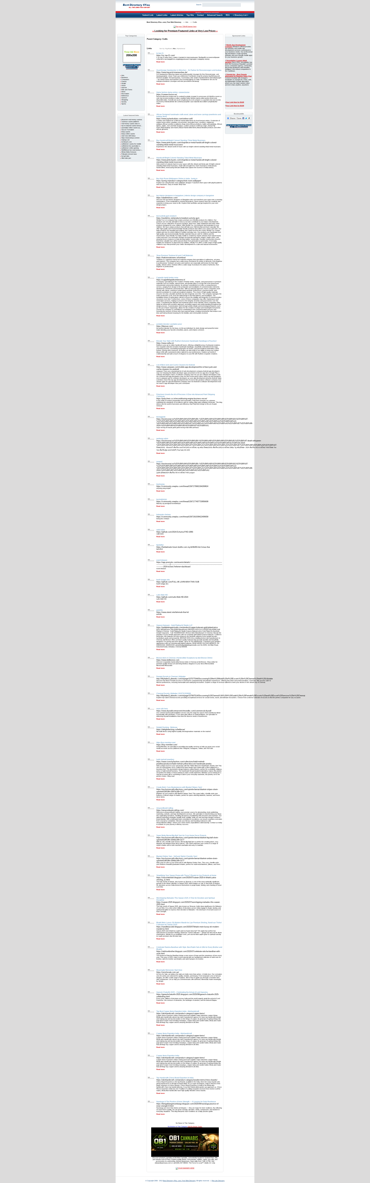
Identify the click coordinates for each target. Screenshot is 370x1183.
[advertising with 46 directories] (132, 62)
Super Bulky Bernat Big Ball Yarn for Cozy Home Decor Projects (181, 835)
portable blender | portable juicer (169, 324)
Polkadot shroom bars (129, 154)
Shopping (124, 100)
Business (124, 77)
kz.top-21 (160, 53)
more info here (162, 709)
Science (124, 98)
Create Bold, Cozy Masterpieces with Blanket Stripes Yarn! (179, 787)
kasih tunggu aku (163, 580)
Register (198, 13)
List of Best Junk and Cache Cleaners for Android (175, 365)
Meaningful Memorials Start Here (169, 970)
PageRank (168, 48)
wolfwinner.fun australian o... (131, 146)
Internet (124, 87)
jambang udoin (162, 439)
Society (124, 102)
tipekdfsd (159, 545)
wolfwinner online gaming (130, 148)
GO (245, 5)
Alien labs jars (126, 158)
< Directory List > (240, 15)
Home (123, 85)
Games (124, 81)
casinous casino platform (130, 121)
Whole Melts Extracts (128, 152)
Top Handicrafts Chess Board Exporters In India (175, 1078)
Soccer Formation (127, 130)
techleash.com (126, 142)
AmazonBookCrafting (164, 808)
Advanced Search (215, 15)
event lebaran (161, 560)
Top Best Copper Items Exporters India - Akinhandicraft (177, 1011)
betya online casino (128, 134)
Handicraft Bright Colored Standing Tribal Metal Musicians (179, 158)
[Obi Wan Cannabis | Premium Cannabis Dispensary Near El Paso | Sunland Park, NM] (185, 1156)
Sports (123, 104)
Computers (125, 79)
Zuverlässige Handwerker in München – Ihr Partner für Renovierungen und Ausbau (188, 70)
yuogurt (159, 462)
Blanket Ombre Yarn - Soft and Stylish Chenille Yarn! (176, 856)
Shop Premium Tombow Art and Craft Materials (174, 255)
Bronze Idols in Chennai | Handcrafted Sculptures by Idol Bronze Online (184, 658)
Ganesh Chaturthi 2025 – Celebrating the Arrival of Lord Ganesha (182, 992)
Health (123, 83)
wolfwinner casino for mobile (131, 144)
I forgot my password (211, 13)
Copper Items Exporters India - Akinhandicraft (174, 1033)
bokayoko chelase (163, 515)
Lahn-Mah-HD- (162, 595)
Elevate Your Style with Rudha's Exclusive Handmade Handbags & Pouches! (186, 341)
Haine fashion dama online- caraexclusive (172, 92)
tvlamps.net (125, 140)
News (123, 91)
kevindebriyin (161, 499)
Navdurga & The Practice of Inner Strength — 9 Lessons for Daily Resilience (186, 1102)
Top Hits (190, 15)
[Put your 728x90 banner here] (185, 26)
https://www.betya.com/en (130, 138)
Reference (125, 96)
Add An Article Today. (195, 1126)
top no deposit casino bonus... (131, 126)
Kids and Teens (126, 89)
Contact (200, 15)
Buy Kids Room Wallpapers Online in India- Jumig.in (176, 179)
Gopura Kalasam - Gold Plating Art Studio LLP (174, 625)
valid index (160, 530)
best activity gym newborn (166, 216)
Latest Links (162, 15)
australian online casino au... (131, 128)
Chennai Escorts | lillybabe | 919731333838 (173, 693)
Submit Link (147, 15)
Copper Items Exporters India (167, 1056)
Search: (199, 5)
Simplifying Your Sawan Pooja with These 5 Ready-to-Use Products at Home (186, 875)
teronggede (160, 417)
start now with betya (128, 136)
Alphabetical (181, 48)
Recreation (125, 94)
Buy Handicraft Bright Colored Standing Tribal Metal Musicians (180, 140)
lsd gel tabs (125, 156)
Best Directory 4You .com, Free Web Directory (164, 22)
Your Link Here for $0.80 (235, 102)
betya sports (125, 132)
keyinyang (160, 484)
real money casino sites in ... (131, 123)
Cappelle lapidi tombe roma (167, 278)
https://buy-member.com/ (165, 743)
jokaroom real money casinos (131, 119)
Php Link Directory (218, 1181)
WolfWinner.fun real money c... (132, 150)
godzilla (159, 610)
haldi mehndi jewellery (165, 759)
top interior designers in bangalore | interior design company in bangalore (185, 196)
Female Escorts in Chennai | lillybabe (171, 677)
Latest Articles (177, 15)
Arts (186, 22)
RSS (228, 15)
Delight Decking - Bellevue (166, 727)
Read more (160, 62)
